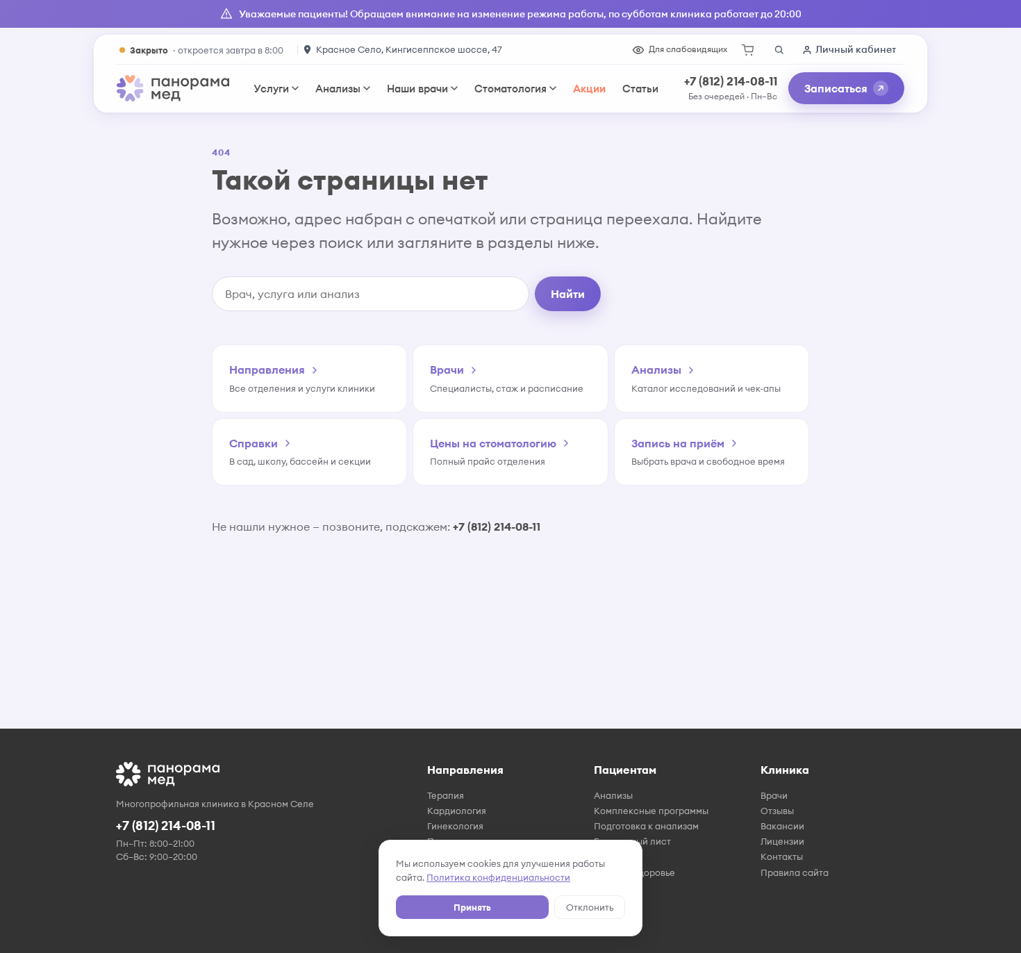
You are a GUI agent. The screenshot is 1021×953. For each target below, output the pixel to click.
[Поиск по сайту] (778, 50)
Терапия (445, 795)
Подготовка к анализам (646, 825)
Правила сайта (795, 872)
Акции (589, 88)
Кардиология (456, 810)
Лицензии (782, 841)
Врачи (774, 795)
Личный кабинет (855, 49)
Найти (568, 294)
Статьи (640, 88)
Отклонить (589, 907)
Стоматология (510, 88)
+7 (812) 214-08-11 (730, 81)
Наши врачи (417, 88)
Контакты (782, 856)
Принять (472, 907)
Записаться (836, 88)
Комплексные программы (651, 810)
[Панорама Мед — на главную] (173, 88)
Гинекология (455, 825)
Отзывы (777, 810)
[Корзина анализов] (748, 50)
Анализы (337, 88)
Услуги (271, 88)
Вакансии (782, 825)
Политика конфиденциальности (498, 877)
